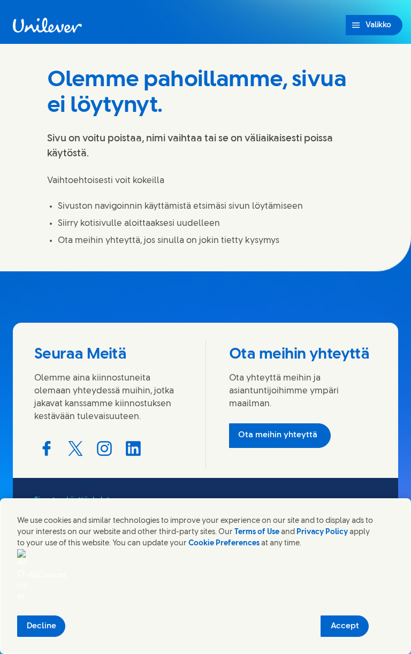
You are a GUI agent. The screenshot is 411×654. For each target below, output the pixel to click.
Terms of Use (256, 532)
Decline (41, 626)
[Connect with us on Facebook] (46, 448)
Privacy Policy (322, 532)
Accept (345, 626)
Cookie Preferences (224, 543)
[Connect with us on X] (75, 448)
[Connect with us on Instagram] (104, 448)
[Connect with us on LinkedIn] (133, 448)
